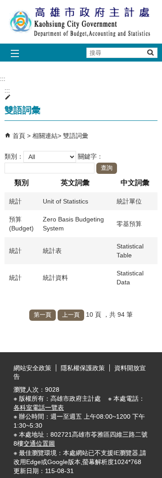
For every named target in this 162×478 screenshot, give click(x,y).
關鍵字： (90, 155)
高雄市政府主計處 (81, 22)
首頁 (19, 135)
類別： (13, 155)
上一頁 (71, 314)
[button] (150, 52)
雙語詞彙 (75, 135)
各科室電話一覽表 (39, 407)
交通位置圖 (39, 443)
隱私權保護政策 (83, 368)
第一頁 (42, 314)
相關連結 (45, 135)
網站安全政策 (32, 368)
